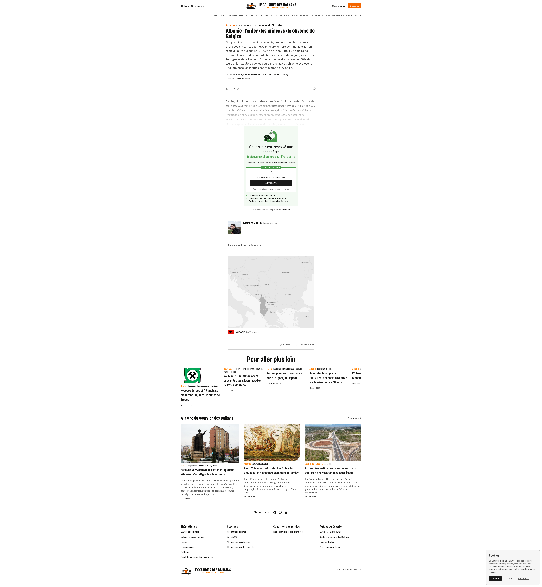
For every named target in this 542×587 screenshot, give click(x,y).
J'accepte (495, 578)
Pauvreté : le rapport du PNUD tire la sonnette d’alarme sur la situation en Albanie (328, 377)
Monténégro (317, 15)
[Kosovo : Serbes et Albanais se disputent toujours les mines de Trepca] (193, 376)
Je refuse (509, 578)
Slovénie (347, 15)
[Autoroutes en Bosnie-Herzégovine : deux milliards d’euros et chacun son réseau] (333, 442)
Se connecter (283, 210)
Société (277, 25)
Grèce (267, 15)
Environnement (260, 25)
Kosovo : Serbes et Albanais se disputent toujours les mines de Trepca (200, 395)
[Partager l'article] (314, 88)
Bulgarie (248, 15)
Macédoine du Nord (289, 15)
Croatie (258, 15)
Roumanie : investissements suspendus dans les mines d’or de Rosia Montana (242, 380)
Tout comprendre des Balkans (277, 7)
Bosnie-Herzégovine (233, 15)
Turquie (357, 15)
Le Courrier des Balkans (277, 4)
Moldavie (305, 15)
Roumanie (330, 15)
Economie (243, 25)
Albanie (218, 15)
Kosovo (274, 15)
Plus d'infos (523, 578)
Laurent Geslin (280, 75)
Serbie (339, 15)
